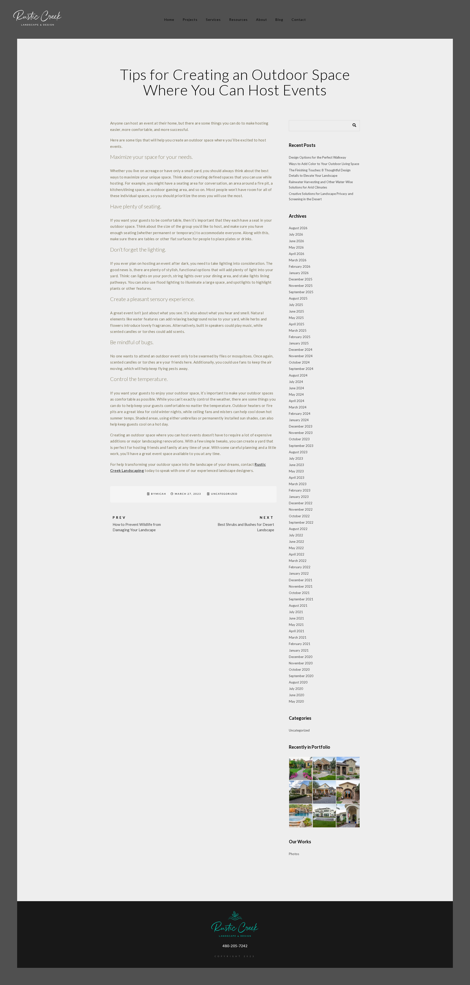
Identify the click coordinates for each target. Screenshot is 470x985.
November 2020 (301, 663)
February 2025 (299, 337)
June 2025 (296, 311)
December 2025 (300, 279)
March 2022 (297, 561)
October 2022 (299, 516)
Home (169, 19)
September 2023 (301, 446)
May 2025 (296, 318)
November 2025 (301, 286)
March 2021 (297, 637)
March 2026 (297, 260)
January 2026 (299, 273)
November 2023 (301, 433)
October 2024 (299, 362)
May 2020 (296, 701)
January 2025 (299, 343)
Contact (299, 19)
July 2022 (296, 535)
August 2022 (298, 529)
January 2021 (299, 650)
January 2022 (299, 573)
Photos (294, 854)
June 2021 (296, 618)
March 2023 (297, 484)
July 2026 (296, 234)
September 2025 (301, 292)
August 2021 (298, 605)
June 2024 (296, 388)
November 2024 (301, 356)
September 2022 (301, 522)
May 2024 (296, 394)
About (261, 19)
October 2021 (299, 593)
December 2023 (300, 426)
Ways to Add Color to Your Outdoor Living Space (324, 164)
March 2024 (297, 407)
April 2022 (296, 554)
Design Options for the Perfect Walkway (317, 157)
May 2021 (296, 625)
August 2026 (298, 228)
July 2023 (296, 458)
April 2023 (296, 478)
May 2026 (296, 247)
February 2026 (299, 266)
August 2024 (298, 375)
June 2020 (296, 695)
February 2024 (299, 414)
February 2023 (299, 490)
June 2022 (296, 541)
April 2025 (296, 324)
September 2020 (301, 676)
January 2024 (299, 420)
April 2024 (296, 401)
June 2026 (296, 241)
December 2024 (300, 350)
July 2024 (296, 382)
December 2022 (300, 503)
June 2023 (296, 465)
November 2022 (301, 509)
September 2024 (301, 369)
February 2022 (299, 567)
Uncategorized (224, 493)
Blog (279, 19)
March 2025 (297, 330)
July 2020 (296, 689)
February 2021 (299, 644)
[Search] (352, 124)
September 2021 (301, 599)
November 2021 (301, 586)
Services (213, 19)
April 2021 (296, 631)
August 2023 (298, 452)
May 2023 (296, 471)
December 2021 (300, 580)
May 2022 (296, 548)
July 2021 (296, 612)
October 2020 (299, 669)
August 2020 (298, 682)
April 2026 (296, 254)
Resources (238, 19)
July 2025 (296, 305)
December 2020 (300, 657)
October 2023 (299, 439)
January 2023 (299, 497)
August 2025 (298, 298)
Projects (190, 19)
